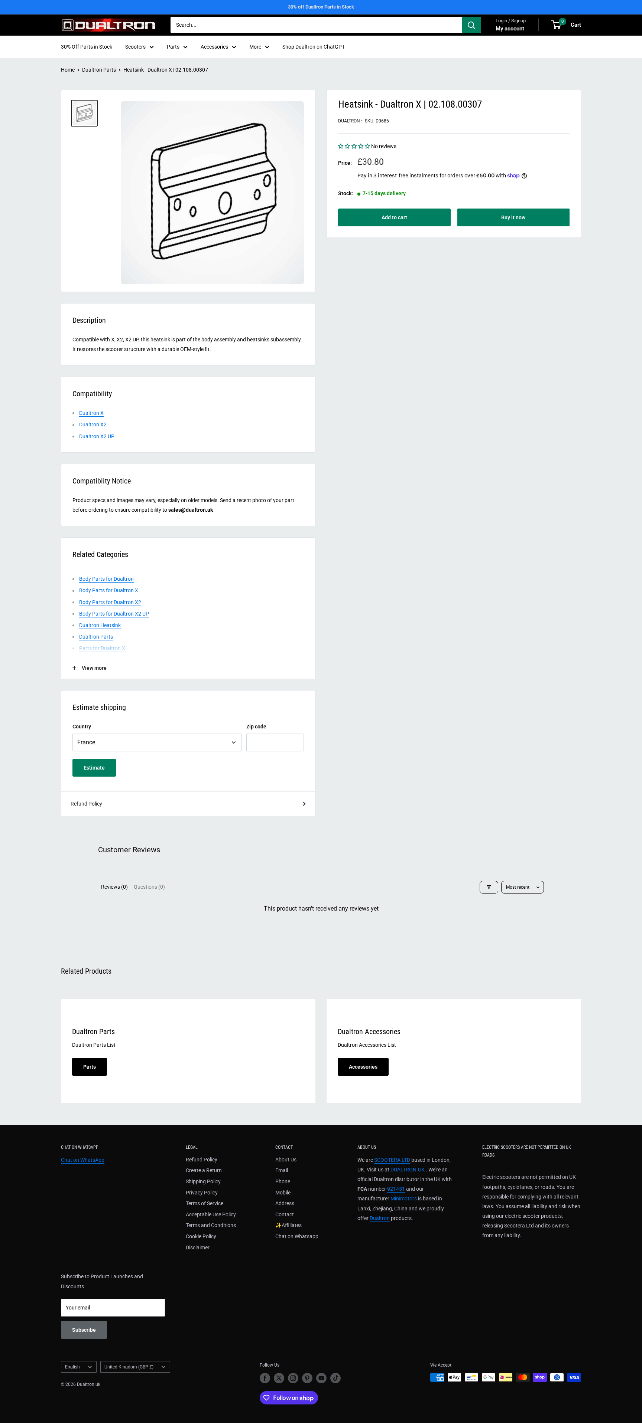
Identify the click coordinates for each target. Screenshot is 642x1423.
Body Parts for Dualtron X (108, 590)
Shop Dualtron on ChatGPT (313, 47)
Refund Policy (86, 804)
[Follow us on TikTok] (335, 1378)
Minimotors (403, 1198)
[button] (354, 146)
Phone (282, 1181)
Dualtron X (91, 413)
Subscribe (84, 1330)
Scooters (135, 47)
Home (68, 70)
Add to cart (394, 217)
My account (510, 28)
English (72, 1367)
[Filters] (489, 887)
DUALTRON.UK (407, 1170)
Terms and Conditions (211, 1225)
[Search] (471, 25)
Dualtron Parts (99, 70)
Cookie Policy (201, 1236)
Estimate (94, 768)
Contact (284, 1214)
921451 (396, 1189)
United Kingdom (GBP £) (128, 1367)
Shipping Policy (203, 1181)
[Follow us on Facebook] (265, 1378)
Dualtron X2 (93, 424)
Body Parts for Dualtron (106, 579)
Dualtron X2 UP (96, 436)
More (255, 47)
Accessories (214, 47)
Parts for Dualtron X (102, 648)
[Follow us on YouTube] (321, 1378)
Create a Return (204, 1170)
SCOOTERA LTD (392, 1160)
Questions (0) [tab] (149, 887)
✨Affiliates (288, 1225)
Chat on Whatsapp (296, 1236)
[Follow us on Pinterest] (307, 1378)
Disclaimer (198, 1247)
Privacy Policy (202, 1193)
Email (281, 1170)
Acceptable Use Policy (211, 1214)
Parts (173, 47)
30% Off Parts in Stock (86, 47)
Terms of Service (204, 1203)
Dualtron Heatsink (100, 625)
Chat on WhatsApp (82, 1160)
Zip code (256, 726)
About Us (285, 1160)
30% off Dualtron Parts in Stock (321, 7)
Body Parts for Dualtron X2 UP (114, 614)
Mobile (283, 1193)
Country (81, 726)
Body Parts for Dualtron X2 (110, 602)
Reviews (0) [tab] (114, 887)
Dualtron (349, 121)
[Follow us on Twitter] (279, 1378)
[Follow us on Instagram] (293, 1378)
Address (284, 1203)
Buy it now (513, 217)
